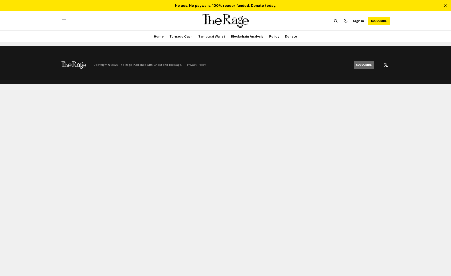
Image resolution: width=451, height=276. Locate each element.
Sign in (358, 21)
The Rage (175, 64)
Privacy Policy (196, 64)
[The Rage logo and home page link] (225, 21)
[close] (445, 5)
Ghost (157, 64)
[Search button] (335, 21)
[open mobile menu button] (64, 21)
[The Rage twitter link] (385, 65)
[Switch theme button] (345, 21)
